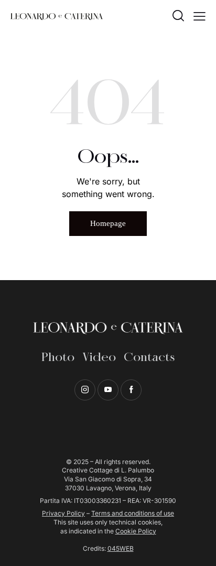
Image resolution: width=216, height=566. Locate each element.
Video (99, 358)
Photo (57, 358)
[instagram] (84, 389)
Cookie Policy (135, 531)
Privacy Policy (63, 513)
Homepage (108, 223)
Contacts (149, 358)
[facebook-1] (131, 389)
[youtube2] (108, 389)
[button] (199, 15)
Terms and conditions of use (132, 513)
